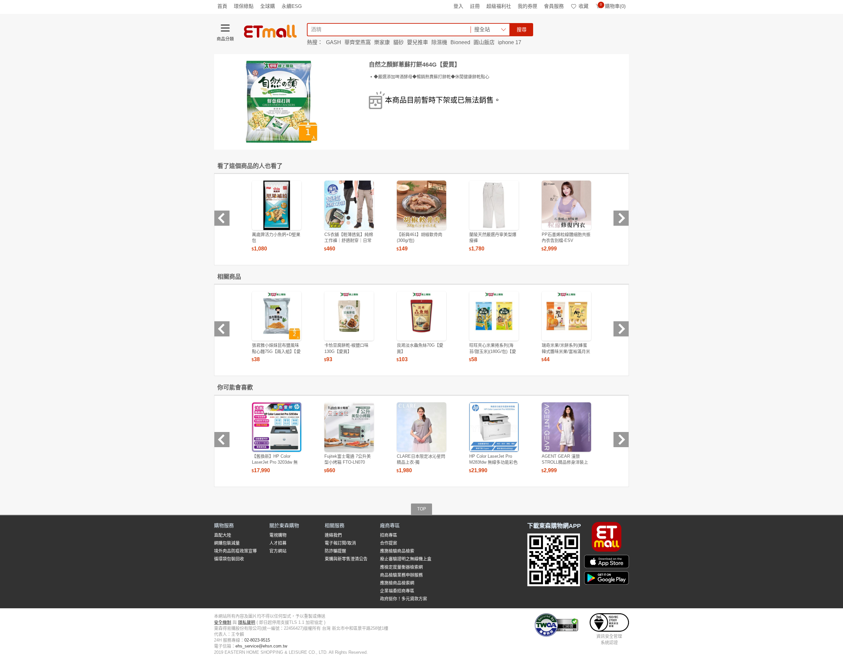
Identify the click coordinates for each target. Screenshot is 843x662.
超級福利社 (498, 6)
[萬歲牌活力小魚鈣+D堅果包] (276, 205)
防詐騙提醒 (335, 550)
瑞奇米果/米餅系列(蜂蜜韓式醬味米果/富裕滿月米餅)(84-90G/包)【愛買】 (566, 351)
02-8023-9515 (257, 640)
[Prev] (222, 218)
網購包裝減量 (227, 542)
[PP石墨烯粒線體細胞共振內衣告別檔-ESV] (566, 205)
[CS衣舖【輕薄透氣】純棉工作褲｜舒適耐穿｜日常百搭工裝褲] (349, 205)
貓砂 (398, 42)
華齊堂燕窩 (357, 42)
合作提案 (388, 542)
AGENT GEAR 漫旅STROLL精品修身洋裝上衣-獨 (565, 462)
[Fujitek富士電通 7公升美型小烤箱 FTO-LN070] (349, 427)
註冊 (475, 6)
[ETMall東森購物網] (270, 31)
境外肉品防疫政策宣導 (235, 550)
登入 (458, 6)
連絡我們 (333, 534)
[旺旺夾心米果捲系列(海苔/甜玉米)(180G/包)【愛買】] (494, 316)
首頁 (222, 6)
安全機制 (222, 622)
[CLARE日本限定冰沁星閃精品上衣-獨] (421, 427)
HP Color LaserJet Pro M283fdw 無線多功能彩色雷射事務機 (493, 462)
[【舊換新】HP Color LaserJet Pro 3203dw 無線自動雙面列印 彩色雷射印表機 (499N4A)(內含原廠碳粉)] (276, 427)
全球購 (267, 6)
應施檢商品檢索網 (397, 582)
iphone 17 (509, 42)
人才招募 (277, 542)
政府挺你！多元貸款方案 (403, 598)
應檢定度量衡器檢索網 (401, 566)
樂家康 (382, 42)
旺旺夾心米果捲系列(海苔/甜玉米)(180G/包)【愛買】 (492, 351)
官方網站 (277, 550)
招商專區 (388, 534)
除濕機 (439, 42)
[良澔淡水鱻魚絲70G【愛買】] (421, 316)
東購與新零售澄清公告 (346, 558)
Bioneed (460, 42)
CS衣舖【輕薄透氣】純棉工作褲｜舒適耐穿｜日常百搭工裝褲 (348, 240)
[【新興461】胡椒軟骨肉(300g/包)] (421, 205)
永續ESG (292, 6)
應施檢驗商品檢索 (397, 550)
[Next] (621, 218)
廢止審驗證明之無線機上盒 (405, 558)
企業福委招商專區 (397, 590)
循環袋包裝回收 (229, 558)
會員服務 (554, 6)
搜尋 (522, 29)
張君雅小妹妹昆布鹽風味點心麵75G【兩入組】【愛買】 (276, 351)
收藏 (583, 6)
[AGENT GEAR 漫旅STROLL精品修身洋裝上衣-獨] (566, 427)
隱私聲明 (246, 622)
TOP (421, 508)
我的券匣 (527, 6)
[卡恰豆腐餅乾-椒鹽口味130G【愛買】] (349, 316)
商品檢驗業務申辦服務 (401, 574)
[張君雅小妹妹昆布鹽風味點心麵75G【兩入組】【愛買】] (276, 316)
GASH (333, 42)
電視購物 (277, 534)
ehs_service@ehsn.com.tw (261, 646)
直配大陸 (222, 534)
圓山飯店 (484, 42)
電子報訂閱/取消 (340, 542)
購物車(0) (613, 6)
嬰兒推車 (417, 42)
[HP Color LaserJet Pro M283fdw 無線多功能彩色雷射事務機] (494, 427)
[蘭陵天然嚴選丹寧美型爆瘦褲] (494, 205)
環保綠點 (244, 6)
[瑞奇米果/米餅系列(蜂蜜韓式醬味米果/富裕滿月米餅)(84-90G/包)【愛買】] (566, 316)
